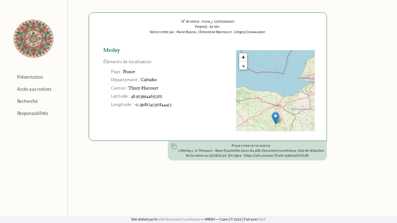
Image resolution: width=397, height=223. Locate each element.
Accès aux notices (34, 89)
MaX (262, 219)
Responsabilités (32, 113)
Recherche (27, 101)
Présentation (30, 77)
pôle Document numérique (179, 219)
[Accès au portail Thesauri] (33, 39)
